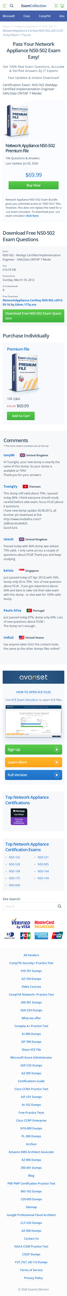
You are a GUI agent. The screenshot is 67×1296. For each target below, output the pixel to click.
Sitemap (31, 1207)
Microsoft (9, 16)
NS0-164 (43, 871)
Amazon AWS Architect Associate (31, 1152)
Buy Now (34, 185)
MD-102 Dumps (31, 1191)
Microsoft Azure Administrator (31, 1057)
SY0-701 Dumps (31, 971)
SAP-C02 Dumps (31, 1065)
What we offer (31, 1018)
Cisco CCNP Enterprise (31, 1120)
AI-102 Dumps (31, 1105)
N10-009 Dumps (31, 1128)
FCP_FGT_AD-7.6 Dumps (31, 1262)
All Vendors (31, 955)
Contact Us (31, 1239)
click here (32, 215)
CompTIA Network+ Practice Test (31, 994)
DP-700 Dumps (31, 1042)
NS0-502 (48, 26)
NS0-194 (43, 878)
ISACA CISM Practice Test (31, 1246)
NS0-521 (43, 857)
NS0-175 (14, 878)
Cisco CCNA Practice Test (31, 1089)
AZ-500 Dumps (31, 1231)
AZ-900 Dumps (31, 1160)
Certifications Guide (31, 1081)
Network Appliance (26, 26)
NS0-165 (14, 857)
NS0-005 (43, 864)
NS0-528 (14, 864)
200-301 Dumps (31, 1002)
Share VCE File (31, 1050)
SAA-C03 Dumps (31, 1010)
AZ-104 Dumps (31, 979)
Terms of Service (31, 1270)
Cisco (26, 16)
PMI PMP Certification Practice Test (31, 1183)
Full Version (17, 774)
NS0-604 (14, 885)
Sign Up (14, 749)
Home (6, 26)
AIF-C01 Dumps (31, 1097)
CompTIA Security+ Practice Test (31, 963)
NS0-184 (14, 871)
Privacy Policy (33, 1278)
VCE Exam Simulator (24, 700)
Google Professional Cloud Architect (31, 1215)
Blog (31, 1176)
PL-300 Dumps (31, 1136)
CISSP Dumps (31, 1254)
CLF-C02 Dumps (31, 1223)
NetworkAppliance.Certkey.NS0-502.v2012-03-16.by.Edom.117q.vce (33, 302)
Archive (31, 1144)
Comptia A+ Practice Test (31, 1026)
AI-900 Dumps (31, 1034)
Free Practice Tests (31, 1113)
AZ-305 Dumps (31, 1073)
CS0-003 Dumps (31, 1199)
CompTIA (45, 16)
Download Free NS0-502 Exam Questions (33, 315)
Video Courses (31, 987)
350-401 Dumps (31, 1168)
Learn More (17, 762)
